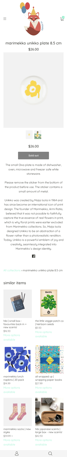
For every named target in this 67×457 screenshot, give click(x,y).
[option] (33, 90)
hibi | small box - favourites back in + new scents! (14, 324)
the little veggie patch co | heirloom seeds (49, 322)
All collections (12, 270)
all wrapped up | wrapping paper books (48, 378)
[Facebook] (34, 256)
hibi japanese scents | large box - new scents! (48, 430)
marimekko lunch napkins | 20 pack (13, 378)
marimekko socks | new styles (17, 430)
